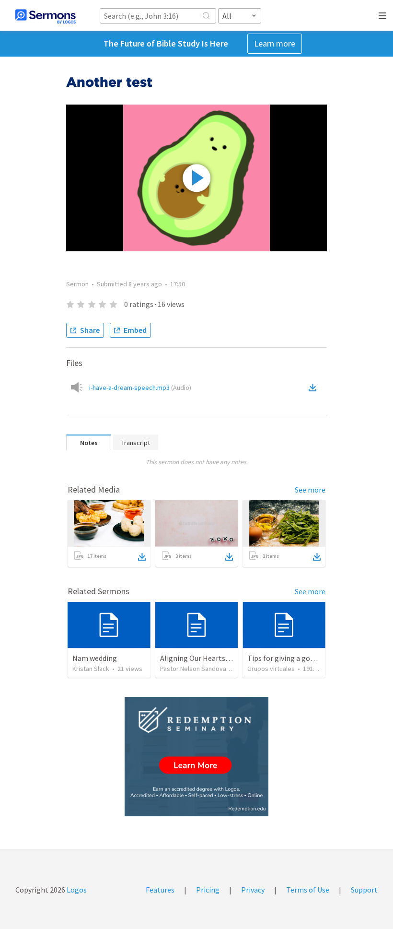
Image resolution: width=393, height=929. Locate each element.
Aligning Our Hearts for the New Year (220, 658)
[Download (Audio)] (314, 387)
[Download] (142, 557)
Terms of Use (307, 889)
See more (310, 489)
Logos (76, 889)
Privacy (253, 889)
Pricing (208, 889)
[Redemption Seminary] (196, 756)
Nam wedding (94, 658)
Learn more (274, 43)
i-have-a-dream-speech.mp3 (140, 387)
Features (160, 889)
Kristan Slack (90, 668)
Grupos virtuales (271, 668)
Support (364, 889)
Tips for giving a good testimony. (301, 658)
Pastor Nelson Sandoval (194, 668)
